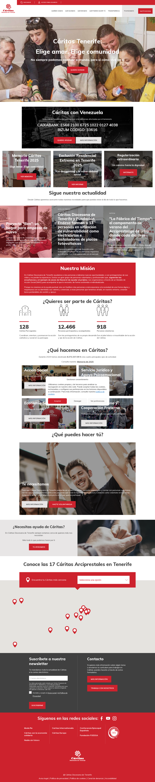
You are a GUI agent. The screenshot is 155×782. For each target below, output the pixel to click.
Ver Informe (77, 184)
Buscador (27, 2)
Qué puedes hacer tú (97, 11)
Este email (41, 689)
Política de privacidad (59, 778)
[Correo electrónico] (48, 678)
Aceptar (57, 401)
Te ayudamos (129, 11)
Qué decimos (82, 11)
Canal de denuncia (95, 778)
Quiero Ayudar (64, 140)
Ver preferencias (97, 401)
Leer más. (48, 689)
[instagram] (114, 718)
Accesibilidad (110, 778)
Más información (99, 679)
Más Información (37, 385)
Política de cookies (78, 778)
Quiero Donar (77, 70)
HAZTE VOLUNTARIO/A (62, 504)
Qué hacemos (70, 11)
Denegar (77, 401)
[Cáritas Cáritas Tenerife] (8, 8)
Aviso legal (43, 778)
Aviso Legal (52, 693)
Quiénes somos (57, 11)
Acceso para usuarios (49, 2)
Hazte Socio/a (145, 11)
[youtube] (108, 718)
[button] (81, 611)
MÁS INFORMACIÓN (88, 140)
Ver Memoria (27, 176)
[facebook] (102, 718)
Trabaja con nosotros (102, 688)
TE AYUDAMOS (39, 547)
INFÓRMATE (128, 172)
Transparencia (114, 11)
